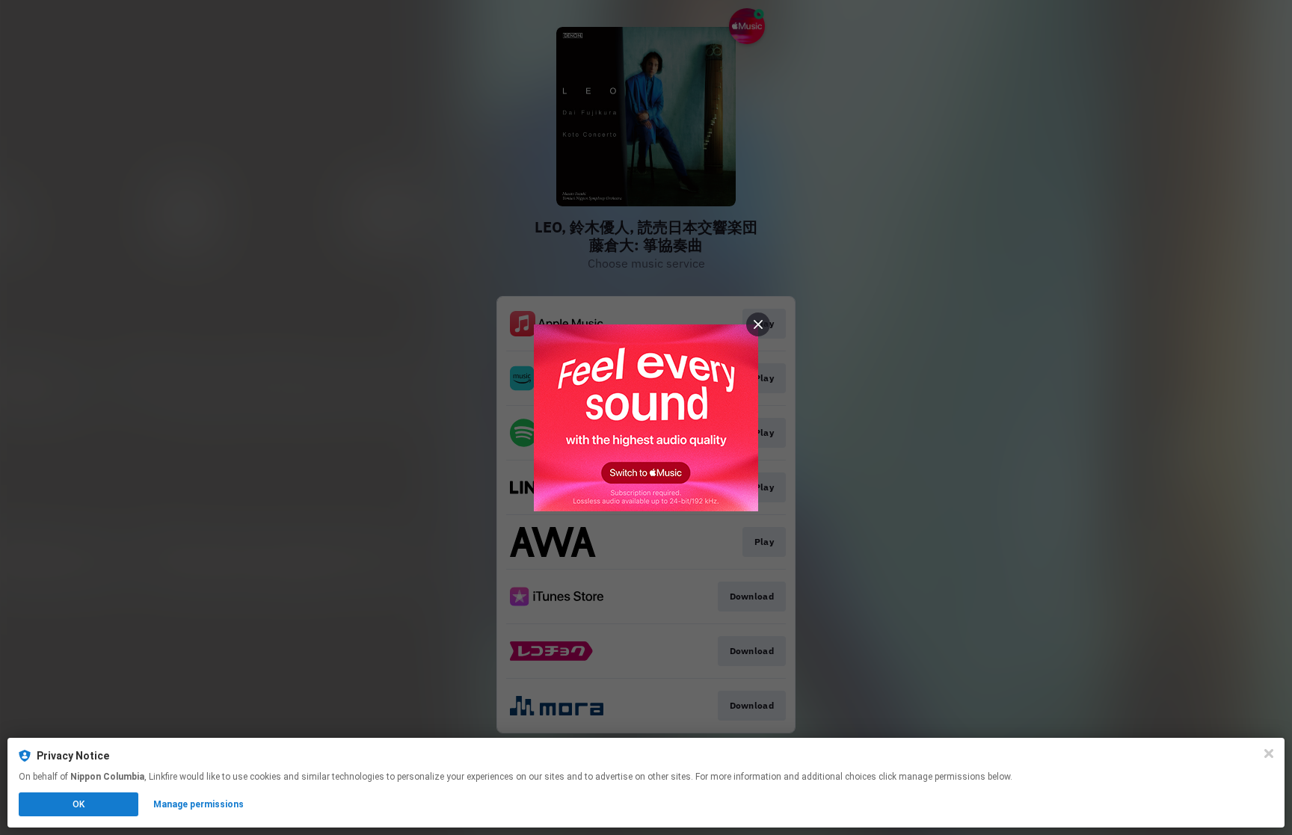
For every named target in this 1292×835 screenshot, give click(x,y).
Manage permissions (198, 804)
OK (78, 804)
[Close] (1269, 753)
